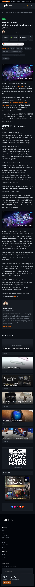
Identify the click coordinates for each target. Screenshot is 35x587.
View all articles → (8, 326)
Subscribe (7, 582)
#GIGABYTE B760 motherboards (11, 55)
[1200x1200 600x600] (17, 500)
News (6, 12)
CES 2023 (21, 86)
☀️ (28, 6)
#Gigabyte (28, 48)
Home (3, 12)
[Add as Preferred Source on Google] (13, 44)
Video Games (5, 544)
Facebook (5, 38)
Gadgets (4, 533)
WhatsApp (13, 38)
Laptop (3, 547)
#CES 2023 (19, 48)
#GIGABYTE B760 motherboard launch (12, 51)
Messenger (23, 38)
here (15, 296)
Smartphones (5, 535)
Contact (4, 557)
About (3, 554)
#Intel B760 (6, 58)
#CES (12, 48)
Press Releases (5, 537)
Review (3, 540)
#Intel (22, 55)
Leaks (3, 542)
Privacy (3, 559)
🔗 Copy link (31, 38)
